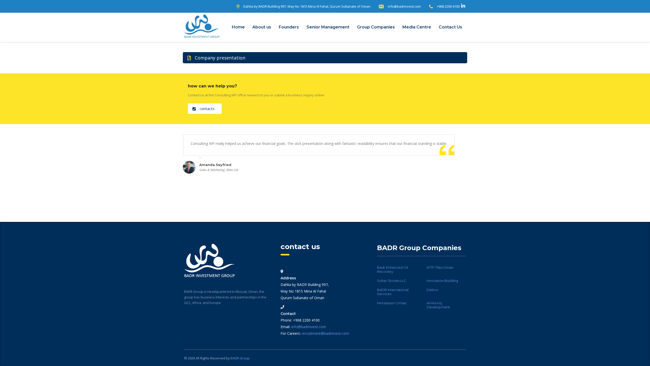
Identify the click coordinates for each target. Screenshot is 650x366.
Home (238, 27)
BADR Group (240, 358)
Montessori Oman (392, 303)
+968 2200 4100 (448, 6)
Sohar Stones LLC (391, 281)
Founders (289, 27)
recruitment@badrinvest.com (325, 333)
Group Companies (376, 27)
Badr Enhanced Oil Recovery (392, 269)
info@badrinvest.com (404, 6)
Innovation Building (442, 281)
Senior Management (327, 27)
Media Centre (416, 27)
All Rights (203, 358)
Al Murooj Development (438, 305)
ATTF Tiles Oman (440, 267)
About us (261, 27)
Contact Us (450, 27)
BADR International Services (393, 292)
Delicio (432, 290)
